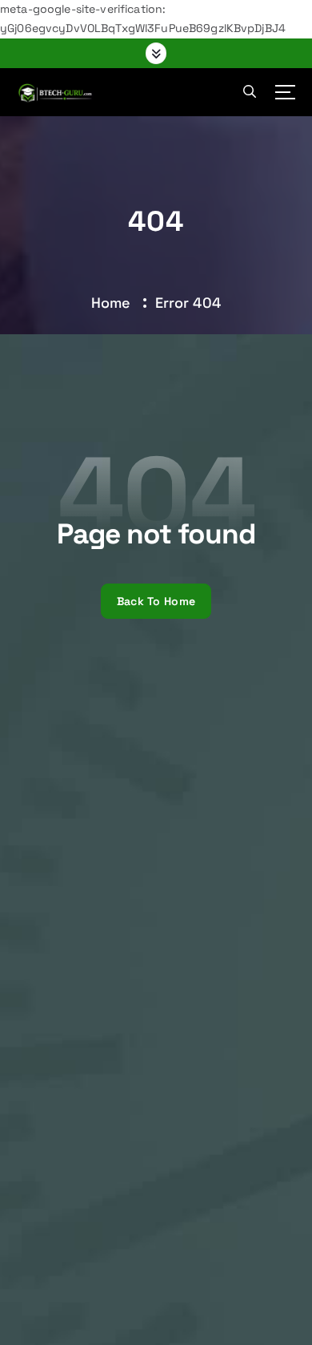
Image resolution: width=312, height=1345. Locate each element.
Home (111, 302)
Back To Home (156, 601)
